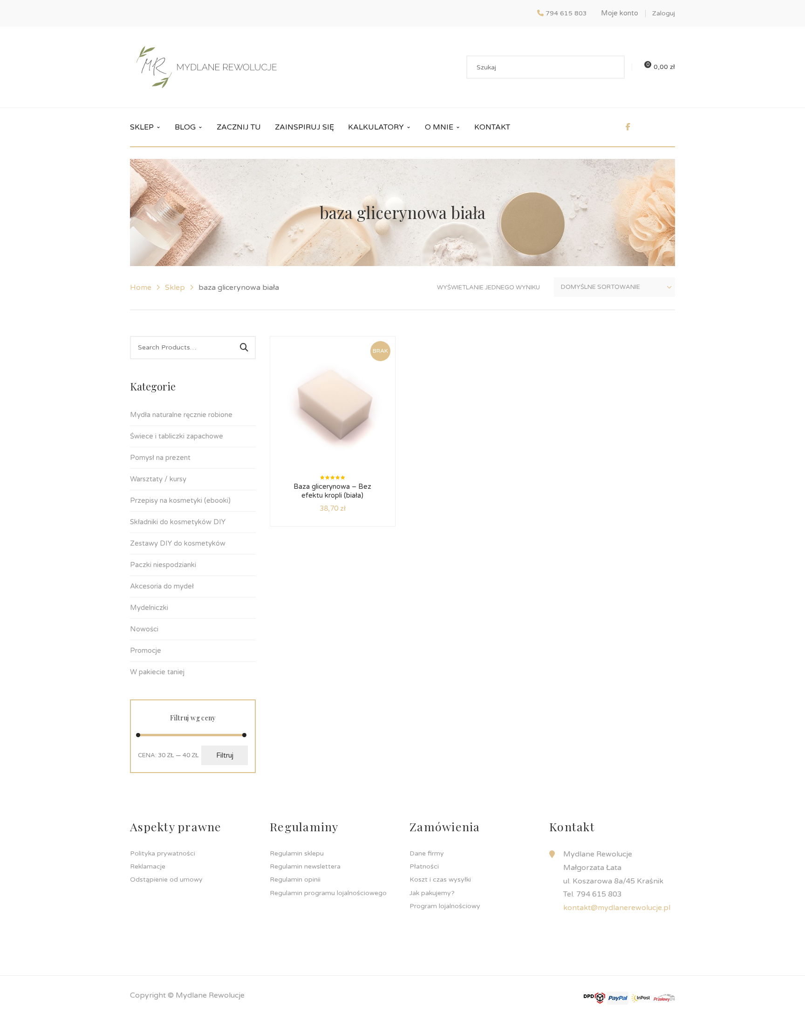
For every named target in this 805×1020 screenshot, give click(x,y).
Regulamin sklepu (297, 853)
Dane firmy (426, 853)
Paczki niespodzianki (163, 565)
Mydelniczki (149, 607)
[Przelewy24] (664, 997)
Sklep (175, 287)
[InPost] (641, 997)
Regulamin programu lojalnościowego (328, 893)
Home (140, 287)
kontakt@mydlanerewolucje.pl (616, 907)
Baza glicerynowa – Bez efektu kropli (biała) (332, 491)
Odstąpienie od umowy (166, 879)
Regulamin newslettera (305, 866)
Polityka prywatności (162, 853)
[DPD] (594, 997)
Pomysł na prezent (160, 457)
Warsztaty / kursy (158, 479)
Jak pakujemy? (432, 893)
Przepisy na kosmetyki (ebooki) (180, 500)
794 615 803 (566, 13)
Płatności (424, 866)
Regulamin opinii (295, 879)
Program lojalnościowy (444, 906)
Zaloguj (663, 13)
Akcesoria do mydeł (162, 586)
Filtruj (224, 755)
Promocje (145, 650)
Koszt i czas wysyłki (440, 879)
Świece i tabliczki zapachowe (176, 436)
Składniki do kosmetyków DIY (177, 522)
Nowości (144, 629)
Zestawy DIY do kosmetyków (177, 543)
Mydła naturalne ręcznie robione (181, 415)
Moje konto (619, 13)
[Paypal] (617, 997)
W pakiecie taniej (157, 672)
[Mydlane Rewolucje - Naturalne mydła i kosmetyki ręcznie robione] (206, 66)
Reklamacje (147, 866)
